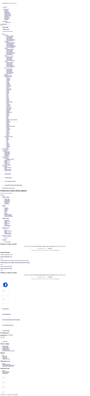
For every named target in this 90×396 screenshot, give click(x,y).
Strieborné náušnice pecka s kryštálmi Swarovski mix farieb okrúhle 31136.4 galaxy (15, 262)
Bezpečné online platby (6, 314)
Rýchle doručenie (8, 173)
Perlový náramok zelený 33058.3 (6, 268)
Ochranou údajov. (57, 250)
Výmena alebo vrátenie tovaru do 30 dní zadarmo (13, 185)
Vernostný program (8, 177)
